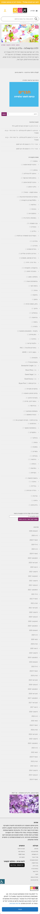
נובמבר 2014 (33, 775)
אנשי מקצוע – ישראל (30, 192)
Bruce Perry (29, 370)
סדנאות (33, 468)
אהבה (33, 481)
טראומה (34, 317)
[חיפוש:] (22, 114)
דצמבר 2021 (33, 580)
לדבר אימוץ (31, 187)
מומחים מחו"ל (32, 362)
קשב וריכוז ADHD (28, 352)
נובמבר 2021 (33, 585)
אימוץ (17, 45)
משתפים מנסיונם (31, 411)
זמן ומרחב (32, 334)
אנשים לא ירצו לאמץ (22, 144)
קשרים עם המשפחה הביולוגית (26, 235)
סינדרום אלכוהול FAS (27, 348)
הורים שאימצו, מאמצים (28, 258)
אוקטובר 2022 (32, 576)
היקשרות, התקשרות (31, 268)
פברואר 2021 (33, 608)
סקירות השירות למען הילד (20, 126)
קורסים (33, 472)
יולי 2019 (34, 666)
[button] (34, 10)
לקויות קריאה (31, 343)
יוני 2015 (34, 748)
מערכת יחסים (31, 271)
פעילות (35, 456)
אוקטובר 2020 (32, 621)
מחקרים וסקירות (32, 389)
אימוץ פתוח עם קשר (29, 178)
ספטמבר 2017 (32, 698)
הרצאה (8, 45)
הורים (13, 45)
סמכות (35, 447)
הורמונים (32, 423)
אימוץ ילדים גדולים (29, 173)
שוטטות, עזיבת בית (29, 218)
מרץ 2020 (34, 644)
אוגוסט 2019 (33, 662)
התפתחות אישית (32, 281)
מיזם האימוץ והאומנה (30, 393)
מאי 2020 (34, 639)
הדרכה (35, 241)
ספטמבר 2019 (32, 657)
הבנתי (20, 909)
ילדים (33, 231)
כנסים (33, 464)
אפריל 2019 (33, 671)
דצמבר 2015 (33, 739)
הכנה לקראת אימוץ (29, 182)
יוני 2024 (34, 549)
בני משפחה (33, 223)
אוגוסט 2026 (33, 531)
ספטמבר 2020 (32, 626)
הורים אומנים (31, 249)
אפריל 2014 (33, 779)
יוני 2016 (34, 716)
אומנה (35, 161)
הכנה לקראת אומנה (29, 164)
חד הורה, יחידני (30, 262)
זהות (35, 290)
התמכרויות (32, 213)
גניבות (33, 209)
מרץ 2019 (34, 675)
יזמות (35, 322)
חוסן (35, 299)
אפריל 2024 (33, 553)
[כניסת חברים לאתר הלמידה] (24, 106)
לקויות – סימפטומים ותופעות (28, 331)
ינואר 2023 (33, 567)
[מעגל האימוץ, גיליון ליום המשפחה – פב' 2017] (24, 812)
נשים (35, 442)
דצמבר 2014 (33, 770)
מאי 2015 (34, 752)
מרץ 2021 (34, 603)
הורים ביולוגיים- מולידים (28, 253)
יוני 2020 (34, 635)
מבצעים (34, 357)
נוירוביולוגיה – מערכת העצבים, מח (26, 420)
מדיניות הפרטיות (15, 903)
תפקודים (32, 432)
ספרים (3, 45)
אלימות (33, 204)
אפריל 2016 (33, 725)
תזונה (35, 500)
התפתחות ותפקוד (30, 428)
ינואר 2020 (33, 648)
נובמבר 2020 (33, 617)
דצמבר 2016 (33, 711)
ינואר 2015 (33, 766)
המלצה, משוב (32, 277)
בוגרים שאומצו (31, 414)
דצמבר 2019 (33, 653)
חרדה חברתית (31, 490)
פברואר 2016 (33, 734)
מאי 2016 (34, 721)
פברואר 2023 (33, 562)
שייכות (35, 496)
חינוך (35, 308)
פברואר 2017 (33, 702)
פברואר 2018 (33, 693)
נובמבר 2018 (33, 684)
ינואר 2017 (33, 707)
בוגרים (33, 227)
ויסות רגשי (34, 286)
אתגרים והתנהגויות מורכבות (28, 197)
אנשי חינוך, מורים (30, 401)
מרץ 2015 (34, 761)
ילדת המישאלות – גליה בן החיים (24, 48)
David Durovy (28, 379)
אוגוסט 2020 (33, 630)
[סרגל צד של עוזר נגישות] (2, 881)
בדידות (33, 486)
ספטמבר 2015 (32, 743)
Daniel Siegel (29, 374)
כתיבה (33, 339)
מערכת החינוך (32, 398)
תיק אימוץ (34, 505)
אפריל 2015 (33, 757)
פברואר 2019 (33, 680)
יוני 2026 (34, 535)
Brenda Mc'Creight (27, 365)
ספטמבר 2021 (32, 590)
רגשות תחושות (32, 478)
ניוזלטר (34, 438)
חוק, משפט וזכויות (31, 304)
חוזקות (35, 295)
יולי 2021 (34, 594)
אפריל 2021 (33, 599)
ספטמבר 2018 (32, 689)
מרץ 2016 (34, 730)
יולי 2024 (34, 544)
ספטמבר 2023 (32, 558)
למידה (35, 326)
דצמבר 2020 (33, 612)
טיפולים (34, 313)
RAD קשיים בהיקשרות (28, 200)
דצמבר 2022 (33, 571)
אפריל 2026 (33, 540)
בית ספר (32, 405)
